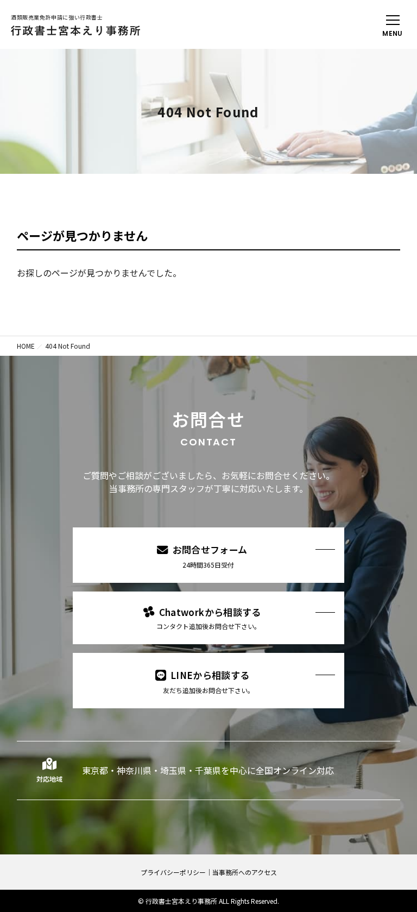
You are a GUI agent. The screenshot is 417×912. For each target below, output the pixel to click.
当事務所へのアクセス (244, 872)
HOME (26, 345)
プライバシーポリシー (173, 872)
